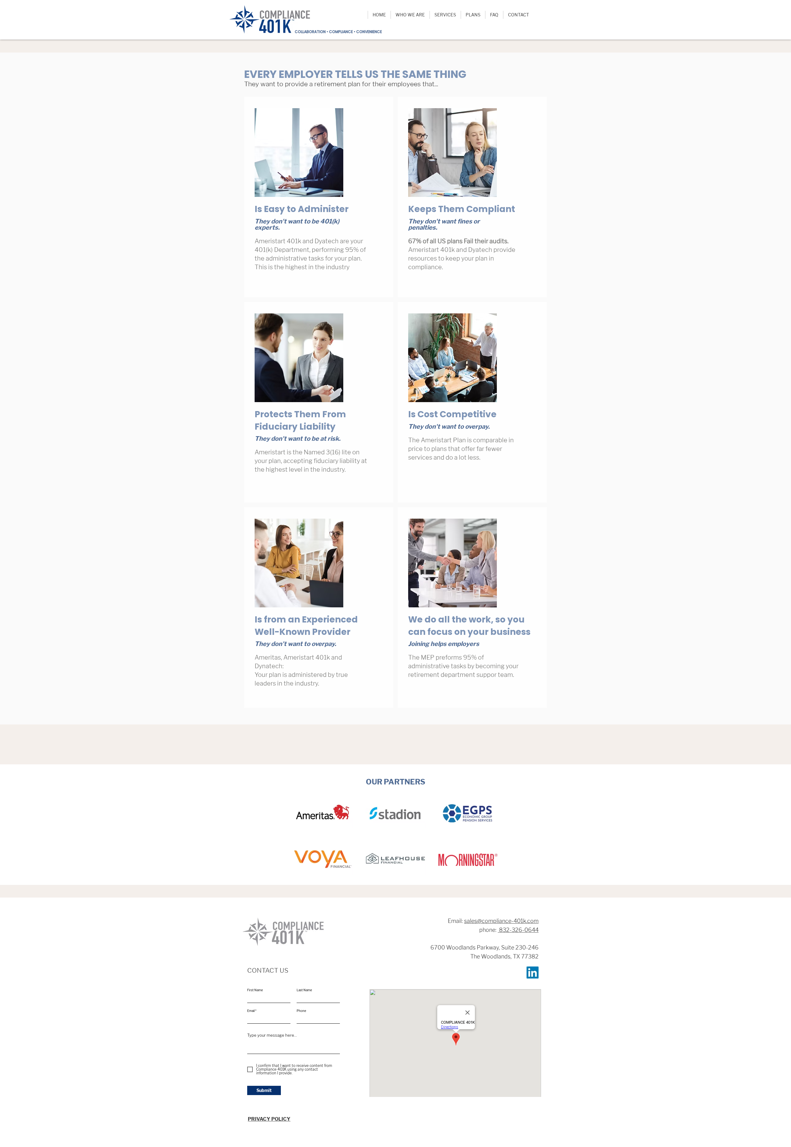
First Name (255, 990)
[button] (410, 15)
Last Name (304, 990)
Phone (301, 1010)
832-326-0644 (518, 930)
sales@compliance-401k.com (501, 921)
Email (251, 1010)
